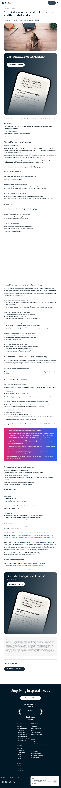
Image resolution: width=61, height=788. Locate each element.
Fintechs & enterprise (36, 734)
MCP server (20, 730)
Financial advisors (36, 728)
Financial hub (21, 732)
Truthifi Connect (26, 433)
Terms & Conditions (36, 753)
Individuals (34, 726)
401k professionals (36, 732)
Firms (32, 730)
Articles (13, 8)
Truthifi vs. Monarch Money (38, 744)
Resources (6, 8)
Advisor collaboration (23, 738)
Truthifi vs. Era (34, 742)
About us (19, 766)
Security (19, 758)
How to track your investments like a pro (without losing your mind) (29, 535)
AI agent (19, 726)
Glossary (19, 754)
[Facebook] (2, 781)
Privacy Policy (34, 751)
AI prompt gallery (22, 728)
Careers (19, 768)
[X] (14, 781)
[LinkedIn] (6, 781)
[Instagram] (10, 781)
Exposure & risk (21, 740)
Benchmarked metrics (23, 736)
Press (19, 756)
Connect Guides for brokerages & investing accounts (30, 565)
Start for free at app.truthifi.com (24, 451)
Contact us (20, 770)
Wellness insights (22, 734)
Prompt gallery (21, 752)
